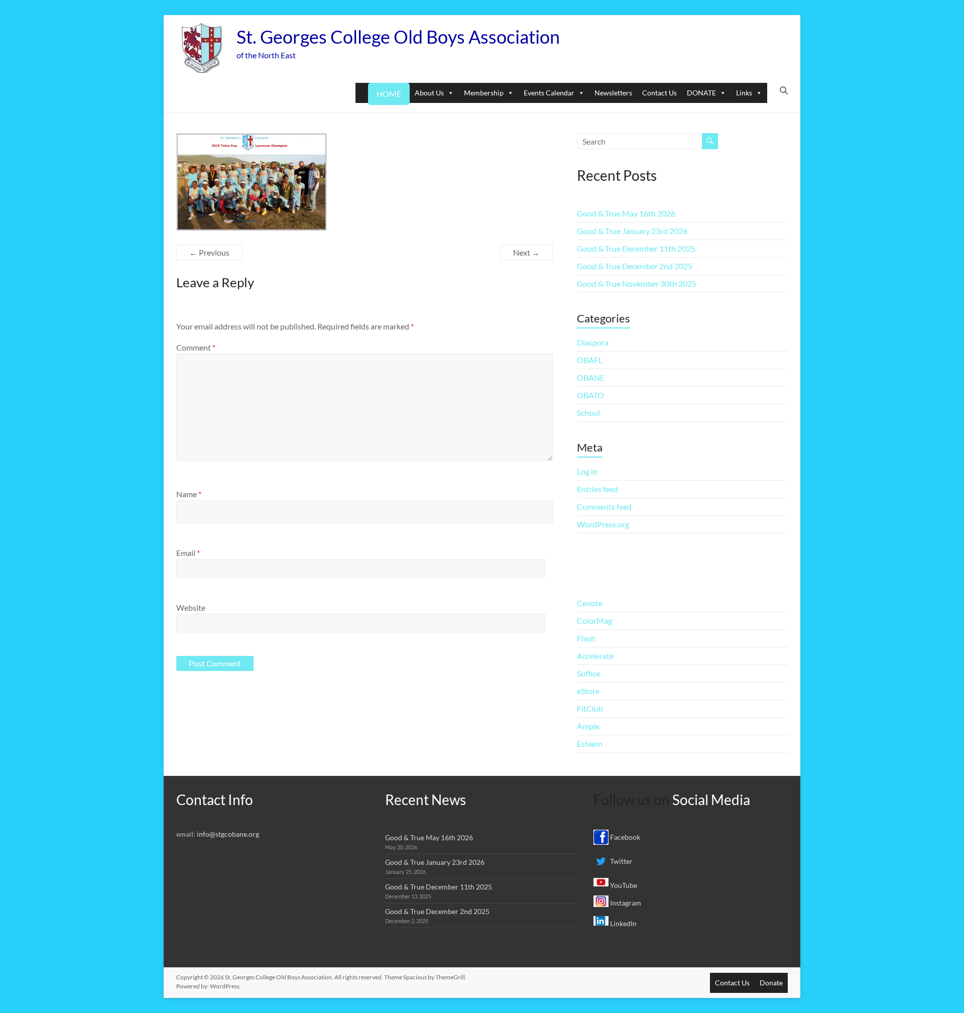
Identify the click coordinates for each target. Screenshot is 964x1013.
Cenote (589, 603)
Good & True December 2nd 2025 (634, 266)
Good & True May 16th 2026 (626, 213)
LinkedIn (623, 923)
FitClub (590, 708)
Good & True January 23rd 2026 (632, 231)
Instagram (625, 902)
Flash (586, 638)
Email (188, 552)
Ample (588, 726)
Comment (195, 347)
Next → (526, 252)
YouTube (623, 885)
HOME (389, 93)
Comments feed (604, 506)
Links (744, 92)
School (588, 412)
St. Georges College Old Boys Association (398, 37)
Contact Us (659, 92)
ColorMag (594, 620)
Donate (771, 982)
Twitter (621, 861)
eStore (588, 691)
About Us (429, 92)
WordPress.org (603, 524)
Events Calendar (549, 92)
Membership (484, 92)
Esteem (589, 743)
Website (190, 607)
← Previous (209, 252)
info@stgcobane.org (228, 834)
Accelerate (595, 655)
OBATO (590, 395)
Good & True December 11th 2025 (636, 248)
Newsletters (613, 92)
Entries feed (597, 489)
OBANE (591, 377)
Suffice (588, 673)
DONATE (701, 92)
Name (188, 494)
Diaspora (593, 342)
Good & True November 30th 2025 (636, 283)
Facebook (624, 837)
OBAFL (589, 360)
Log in (587, 471)
